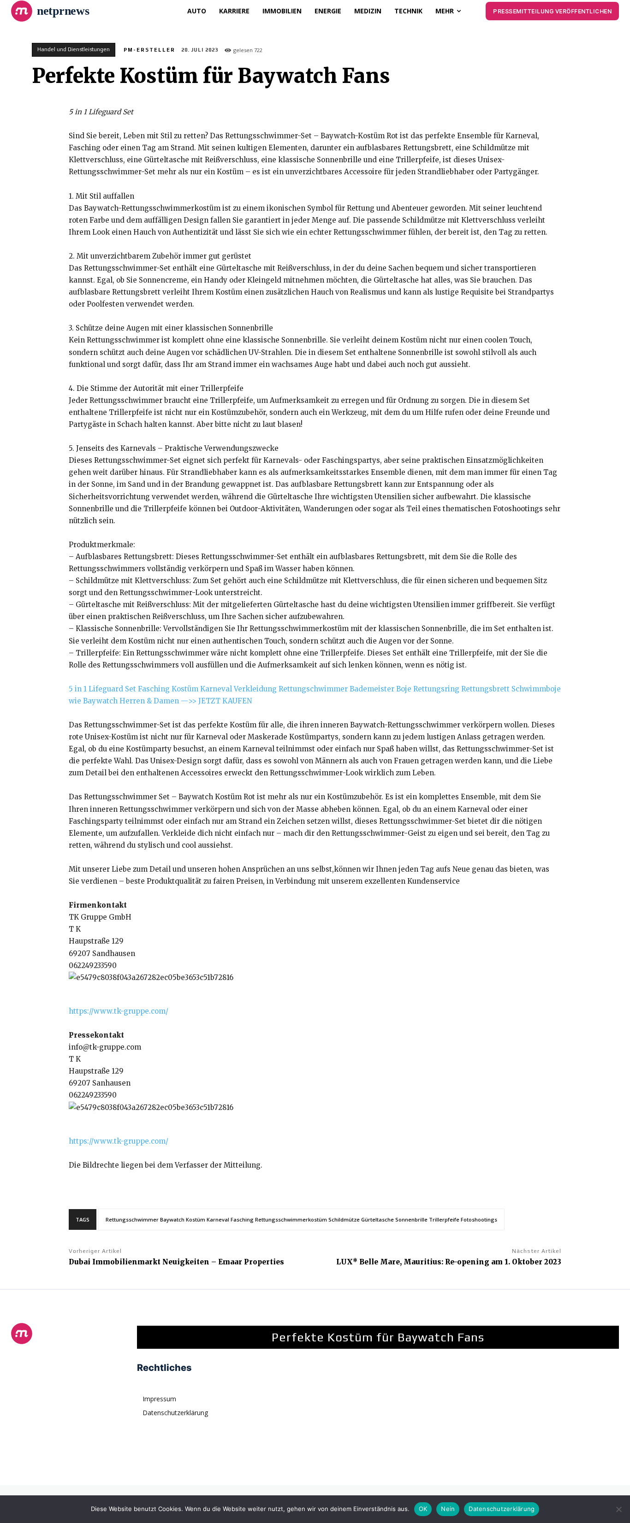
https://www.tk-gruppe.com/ (118, 1011)
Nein (448, 1508)
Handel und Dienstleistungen (73, 49)
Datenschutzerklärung (502, 1508)
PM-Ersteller (149, 50)
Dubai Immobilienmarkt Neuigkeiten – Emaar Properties (176, 1261)
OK (423, 1508)
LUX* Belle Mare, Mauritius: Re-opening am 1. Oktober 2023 (448, 1261)
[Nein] (618, 1509)
